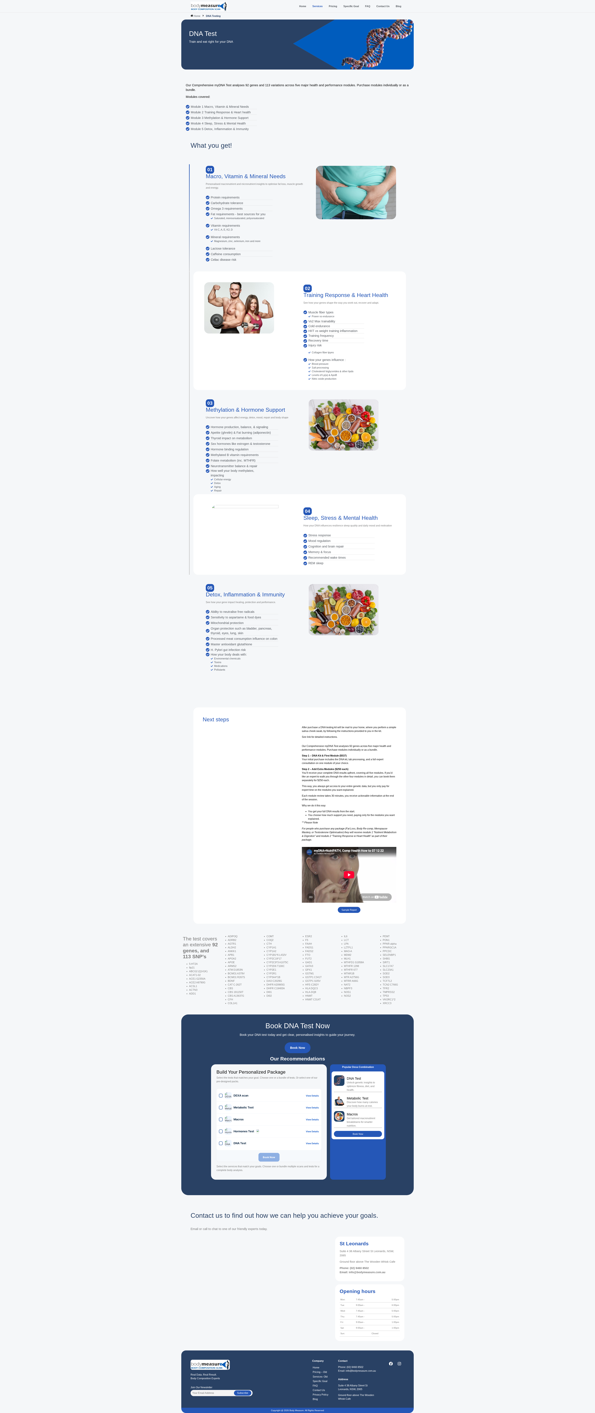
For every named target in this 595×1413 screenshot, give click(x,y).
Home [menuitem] (302, 6)
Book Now (269, 1157)
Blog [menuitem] (398, 6)
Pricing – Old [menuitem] (320, 1372)
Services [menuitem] (317, 6)
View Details (312, 1095)
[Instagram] (399, 1363)
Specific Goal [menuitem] (351, 6)
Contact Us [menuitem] (383, 6)
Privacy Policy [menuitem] (320, 1394)
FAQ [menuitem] (367, 6)
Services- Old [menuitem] (320, 1376)
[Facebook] (391, 1363)
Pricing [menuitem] (333, 6)
